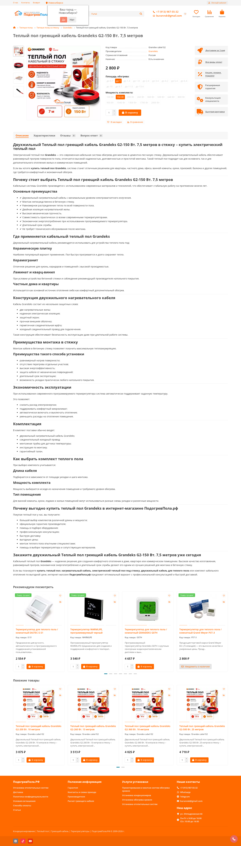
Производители (76, 796)
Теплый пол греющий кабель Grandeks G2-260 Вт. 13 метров (93, 728)
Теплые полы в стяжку (48, 27)
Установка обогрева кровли (137, 799)
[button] (13, 631)
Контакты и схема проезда (82, 792)
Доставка (18, 792)
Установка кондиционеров (136, 795)
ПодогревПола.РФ (26, 782)
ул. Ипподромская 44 (191, 813)
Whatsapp (185, 792)
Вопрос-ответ (90, 135)
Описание (22, 135)
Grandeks (67, 27)
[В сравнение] (60, 602)
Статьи (17, 809)
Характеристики (44, 135)
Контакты (25, 2)
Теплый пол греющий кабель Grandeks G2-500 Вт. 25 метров (202, 728)
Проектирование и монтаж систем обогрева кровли (146, 789)
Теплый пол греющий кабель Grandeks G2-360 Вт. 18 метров (147, 728)
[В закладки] (60, 595)
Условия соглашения (24, 801)
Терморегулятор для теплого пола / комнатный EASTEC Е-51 (37, 631)
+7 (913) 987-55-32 (167, 11)
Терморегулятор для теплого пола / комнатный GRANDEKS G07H (146, 631)
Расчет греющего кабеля (81, 801)
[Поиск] (141, 13)
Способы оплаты (22, 805)
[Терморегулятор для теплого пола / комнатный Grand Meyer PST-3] (202, 609)
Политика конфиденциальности (30, 796)
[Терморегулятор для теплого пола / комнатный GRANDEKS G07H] (148, 609)
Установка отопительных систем (30, 787)
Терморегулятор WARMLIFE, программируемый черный (86, 631)
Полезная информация (84, 782)
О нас (15, 2)
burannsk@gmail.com (169, 15)
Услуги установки (135, 782)
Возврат (36, 2)
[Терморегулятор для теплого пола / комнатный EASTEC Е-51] (39, 609)
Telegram (185, 796)
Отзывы (67, 135)
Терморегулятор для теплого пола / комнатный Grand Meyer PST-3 (200, 631)
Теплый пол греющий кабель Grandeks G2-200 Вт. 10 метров (38, 728)
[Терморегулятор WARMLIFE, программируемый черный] (93, 609)
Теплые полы (26, 27)
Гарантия (73, 787)
